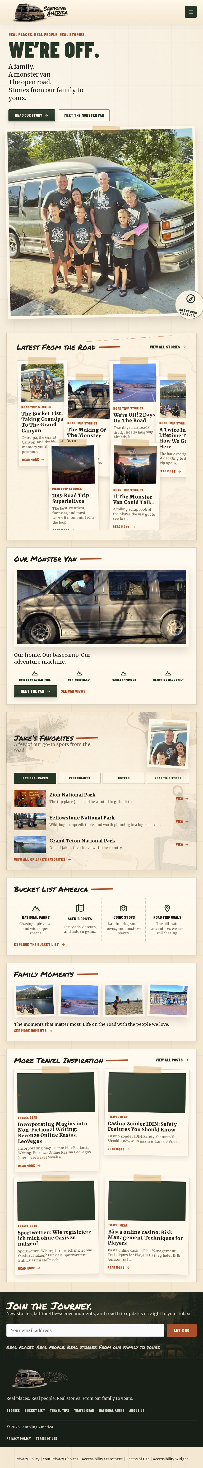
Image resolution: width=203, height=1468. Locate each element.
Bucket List (35, 1410)
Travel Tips (59, 1410)
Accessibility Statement (102, 1459)
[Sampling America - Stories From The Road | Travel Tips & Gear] (42, 12)
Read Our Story (28, 115)
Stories (13, 1410)
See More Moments (30, 1031)
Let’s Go (182, 1330)
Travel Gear (84, 1410)
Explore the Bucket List (36, 945)
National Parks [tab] (35, 778)
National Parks (111, 1410)
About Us (137, 1410)
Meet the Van (32, 691)
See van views (73, 691)
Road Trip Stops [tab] (167, 778)
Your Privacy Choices (61, 1459)
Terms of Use (46, 1438)
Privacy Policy (18, 1438)
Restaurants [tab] (79, 778)
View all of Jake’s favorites (39, 859)
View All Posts (169, 1059)
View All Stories (165, 346)
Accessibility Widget (170, 1459)
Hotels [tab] (124, 778)
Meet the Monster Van (84, 115)
